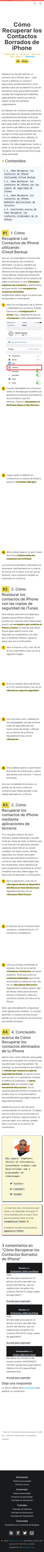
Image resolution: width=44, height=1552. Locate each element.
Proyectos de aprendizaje (22, 1497)
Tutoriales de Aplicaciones (22, 1512)
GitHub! (18, 1194)
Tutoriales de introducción (22, 1500)
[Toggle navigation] (40, 3)
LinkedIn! (19, 1189)
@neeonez (30, 56)
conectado (29, 1388)
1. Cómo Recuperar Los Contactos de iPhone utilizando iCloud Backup (19, 174)
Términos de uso (22, 1484)
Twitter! (18, 1183)
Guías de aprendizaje (22, 1493)
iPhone (25, 61)
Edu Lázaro (11, 1158)
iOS (18, 61)
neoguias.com (16, 1541)
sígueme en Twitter (14, 1231)
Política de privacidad (22, 1481)
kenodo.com (29, 1547)
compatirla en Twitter (15, 1221)
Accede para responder (18, 1301)
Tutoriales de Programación (22, 1516)
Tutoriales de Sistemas (22, 1509)
